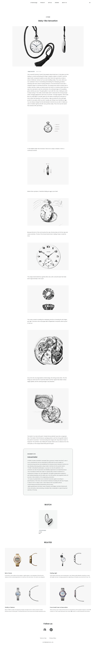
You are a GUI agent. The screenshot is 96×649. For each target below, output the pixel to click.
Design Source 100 (31, 71)
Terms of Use (43, 638)
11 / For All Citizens (42, 530)
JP (89, 7)
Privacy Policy (53, 638)
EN (89, 2)
